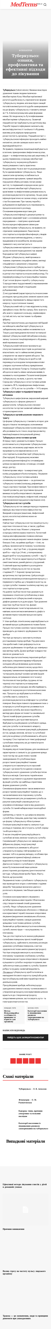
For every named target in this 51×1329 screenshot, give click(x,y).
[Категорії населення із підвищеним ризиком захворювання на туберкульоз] (9, 1126)
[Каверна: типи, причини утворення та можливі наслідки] (9, 1113)
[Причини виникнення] (25, 1210)
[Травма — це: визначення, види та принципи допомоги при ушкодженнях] (25, 1296)
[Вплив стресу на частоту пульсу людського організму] (25, 1252)
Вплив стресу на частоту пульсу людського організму (24, 1272)
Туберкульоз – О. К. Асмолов (33, 1089)
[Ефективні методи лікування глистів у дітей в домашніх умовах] (25, 1165)
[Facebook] (13, 1061)
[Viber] (38, 1061)
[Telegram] (25, 1061)
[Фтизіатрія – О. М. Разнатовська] (9, 1101)
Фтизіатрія (25, 50)
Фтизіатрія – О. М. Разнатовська (28, 1101)
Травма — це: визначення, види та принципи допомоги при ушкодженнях (25, 1317)
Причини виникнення (13, 1229)
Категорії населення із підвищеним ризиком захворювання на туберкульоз (37, 1015)
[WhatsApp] (32, 1061)
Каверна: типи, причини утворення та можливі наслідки (30, 1113)
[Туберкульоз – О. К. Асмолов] (9, 1089)
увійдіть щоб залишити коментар (25, 1037)
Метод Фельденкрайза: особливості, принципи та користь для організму (11, 1016)
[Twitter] (19, 1061)
